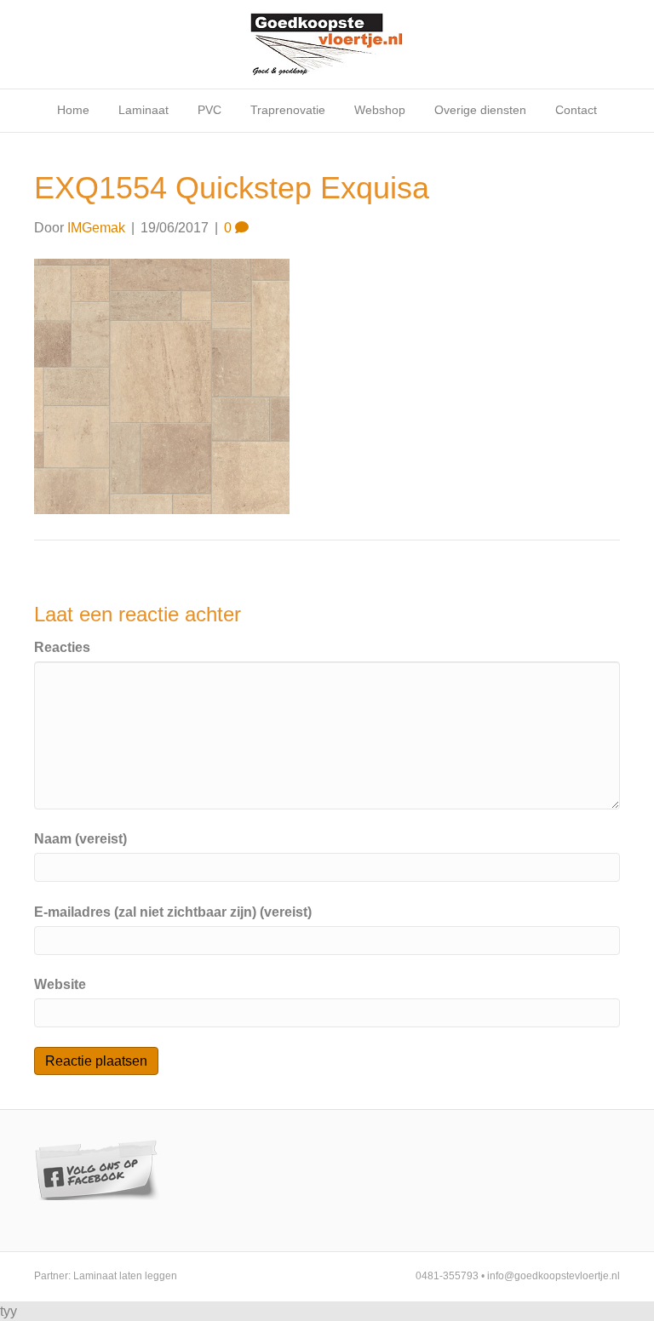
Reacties (62, 647)
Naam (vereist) (80, 839)
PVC (209, 110)
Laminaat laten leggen (125, 1276)
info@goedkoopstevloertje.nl (553, 1276)
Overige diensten (480, 110)
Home (73, 110)
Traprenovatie (287, 110)
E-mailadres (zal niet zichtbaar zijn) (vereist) (173, 912)
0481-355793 (447, 1276)
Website (60, 984)
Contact (576, 110)
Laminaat (143, 110)
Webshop (379, 110)
